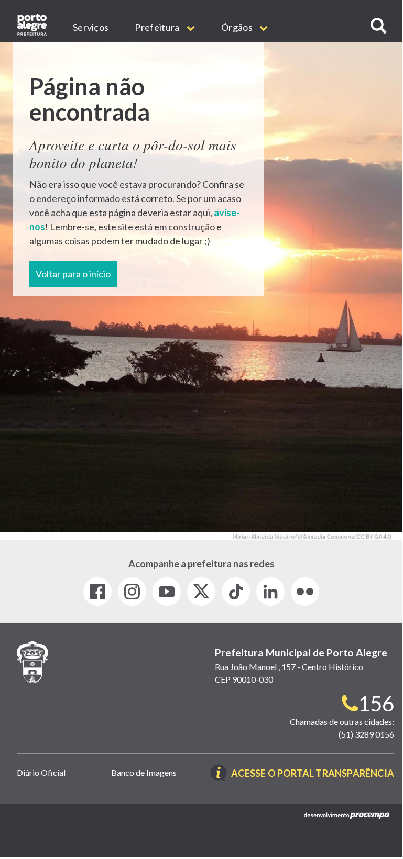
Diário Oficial (41, 772)
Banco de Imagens (144, 772)
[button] (378, 26)
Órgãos (237, 27)
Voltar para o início (73, 274)
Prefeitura (158, 27)
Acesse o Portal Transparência (312, 774)
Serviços (90, 27)
